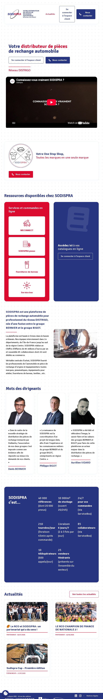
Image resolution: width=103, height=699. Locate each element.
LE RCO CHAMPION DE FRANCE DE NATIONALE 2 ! (74, 628)
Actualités (50, 14)
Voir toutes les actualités (84, 594)
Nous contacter (59, 60)
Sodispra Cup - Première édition (26, 668)
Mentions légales (92, 696)
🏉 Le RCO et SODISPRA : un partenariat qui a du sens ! (24, 628)
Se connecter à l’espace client (67, 14)
